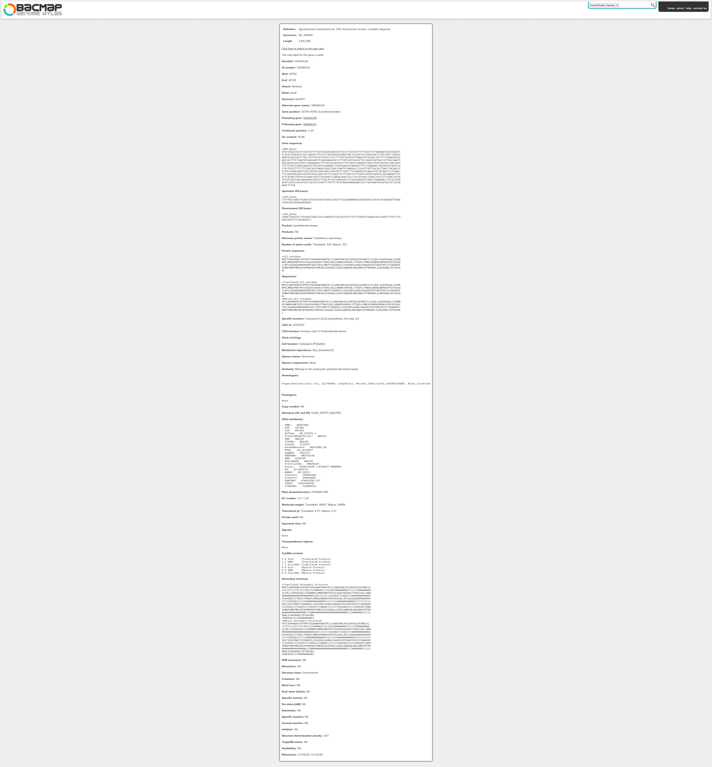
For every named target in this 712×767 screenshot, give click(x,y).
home (671, 8)
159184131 (310, 124)
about (680, 8)
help (688, 8)
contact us (700, 8)
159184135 (310, 117)
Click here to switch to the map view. (303, 48)
